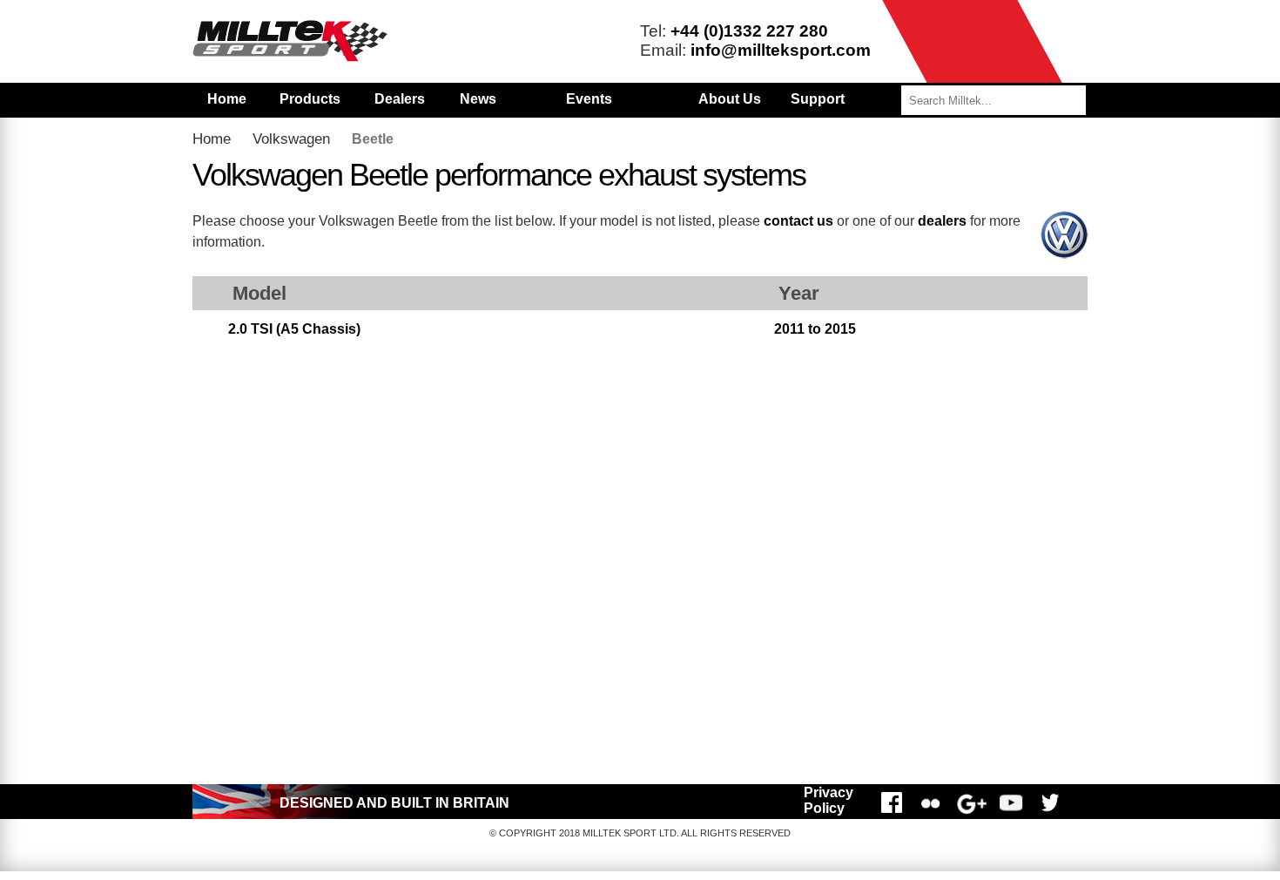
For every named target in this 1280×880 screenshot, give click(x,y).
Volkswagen (291, 139)
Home (226, 98)
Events (589, 98)
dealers (942, 220)
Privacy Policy (828, 800)
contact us (798, 220)
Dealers (399, 98)
